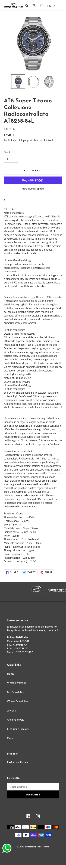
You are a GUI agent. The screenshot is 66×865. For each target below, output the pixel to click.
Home (10, 673)
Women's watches (17, 701)
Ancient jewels (15, 719)
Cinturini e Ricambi (18, 728)
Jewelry (11, 710)
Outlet (10, 738)
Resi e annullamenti (18, 762)
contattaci (52, 630)
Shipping (23, 140)
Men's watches (15, 692)
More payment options (33, 188)
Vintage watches (16, 682)
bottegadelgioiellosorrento (37, 846)
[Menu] (60, 5)
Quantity (8, 152)
